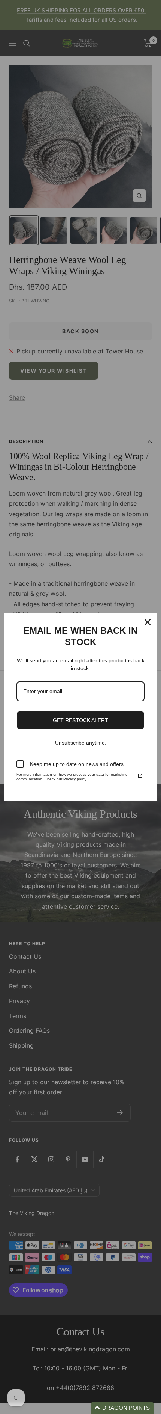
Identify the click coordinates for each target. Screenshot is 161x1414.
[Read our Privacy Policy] (140, 775)
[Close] (148, 622)
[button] (122, 1408)
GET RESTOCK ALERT (80, 720)
